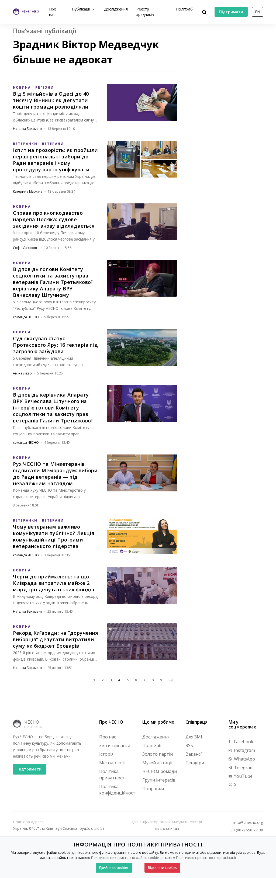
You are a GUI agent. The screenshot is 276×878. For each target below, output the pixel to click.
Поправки (153, 789)
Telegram (243, 768)
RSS (189, 745)
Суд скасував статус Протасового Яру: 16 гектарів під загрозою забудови (55, 345)
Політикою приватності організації (206, 857)
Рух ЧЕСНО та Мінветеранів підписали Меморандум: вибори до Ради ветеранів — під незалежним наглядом (55, 474)
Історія (106, 754)
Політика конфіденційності (117, 789)
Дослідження (116, 9)
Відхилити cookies (162, 867)
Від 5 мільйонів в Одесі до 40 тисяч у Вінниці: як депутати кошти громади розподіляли (51, 100)
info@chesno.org (248, 822)
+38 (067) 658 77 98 (245, 830)
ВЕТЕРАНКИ (25, 143)
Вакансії (193, 754)
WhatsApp (244, 759)
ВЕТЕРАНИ (53, 143)
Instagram (244, 750)
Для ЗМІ (193, 737)
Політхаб (184, 9)
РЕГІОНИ (44, 87)
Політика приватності (112, 774)
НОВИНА (22, 87)
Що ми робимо (158, 722)
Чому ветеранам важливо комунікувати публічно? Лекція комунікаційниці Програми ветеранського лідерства (54, 536)
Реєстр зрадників (145, 11)
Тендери (194, 763)
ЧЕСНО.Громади (159, 771)
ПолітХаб (151, 745)
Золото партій (157, 754)
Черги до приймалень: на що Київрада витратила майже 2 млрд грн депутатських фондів (53, 583)
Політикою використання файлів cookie (125, 857)
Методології (112, 763)
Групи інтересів (158, 780)
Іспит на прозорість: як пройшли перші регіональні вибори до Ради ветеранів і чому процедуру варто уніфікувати (55, 160)
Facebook (243, 742)
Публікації (81, 9)
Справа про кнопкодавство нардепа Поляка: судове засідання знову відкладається (54, 219)
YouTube (243, 776)
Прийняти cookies (114, 867)
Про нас (52, 11)
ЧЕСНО (31, 722)
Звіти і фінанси (114, 745)
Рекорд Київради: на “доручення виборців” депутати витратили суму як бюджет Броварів (55, 639)
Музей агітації (157, 763)
